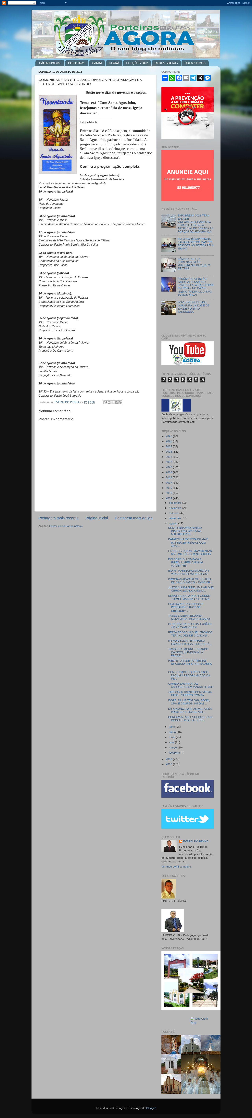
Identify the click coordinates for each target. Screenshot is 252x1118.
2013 (169, 759)
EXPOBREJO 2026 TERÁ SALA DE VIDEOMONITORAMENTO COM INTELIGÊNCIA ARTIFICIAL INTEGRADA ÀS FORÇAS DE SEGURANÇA (195, 223)
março (173, 747)
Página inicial (96, 518)
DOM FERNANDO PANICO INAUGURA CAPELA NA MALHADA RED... (185, 531)
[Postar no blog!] (109, 402)
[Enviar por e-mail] (105, 402)
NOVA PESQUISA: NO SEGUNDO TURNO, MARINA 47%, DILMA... (190, 597)
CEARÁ (114, 63)
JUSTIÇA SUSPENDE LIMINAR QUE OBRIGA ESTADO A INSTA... (191, 589)
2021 (169, 461)
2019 (169, 472)
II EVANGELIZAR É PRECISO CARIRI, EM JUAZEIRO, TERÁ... (190, 642)
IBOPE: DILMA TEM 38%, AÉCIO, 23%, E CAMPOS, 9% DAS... (189, 702)
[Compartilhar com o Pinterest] (120, 402)
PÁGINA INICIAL (50, 63)
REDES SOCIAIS (166, 63)
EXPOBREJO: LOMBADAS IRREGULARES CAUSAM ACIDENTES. (185, 562)
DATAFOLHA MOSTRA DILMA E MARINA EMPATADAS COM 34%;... (188, 542)
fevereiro (175, 752)
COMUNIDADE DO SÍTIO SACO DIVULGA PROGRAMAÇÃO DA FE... (189, 675)
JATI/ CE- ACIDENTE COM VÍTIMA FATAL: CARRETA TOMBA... (189, 694)
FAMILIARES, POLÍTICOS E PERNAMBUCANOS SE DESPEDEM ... (185, 607)
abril (172, 742)
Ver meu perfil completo (176, 866)
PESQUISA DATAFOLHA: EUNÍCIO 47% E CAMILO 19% (190, 626)
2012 (169, 764)
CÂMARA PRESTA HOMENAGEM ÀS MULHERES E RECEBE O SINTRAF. (194, 264)
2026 (169, 436)
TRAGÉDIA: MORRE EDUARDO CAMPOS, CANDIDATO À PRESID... (188, 652)
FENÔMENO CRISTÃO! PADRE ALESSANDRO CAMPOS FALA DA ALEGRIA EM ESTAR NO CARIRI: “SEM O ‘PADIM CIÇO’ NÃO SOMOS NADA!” (195, 286)
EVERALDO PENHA (195, 841)
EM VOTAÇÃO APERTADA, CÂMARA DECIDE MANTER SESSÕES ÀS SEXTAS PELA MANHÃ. (195, 244)
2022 (169, 456)
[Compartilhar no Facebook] (117, 402)
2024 (169, 446)
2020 (169, 467)
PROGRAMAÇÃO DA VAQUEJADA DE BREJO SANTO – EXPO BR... (190, 581)
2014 (169, 498)
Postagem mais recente (58, 518)
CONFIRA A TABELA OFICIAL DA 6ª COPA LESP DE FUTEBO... (190, 719)
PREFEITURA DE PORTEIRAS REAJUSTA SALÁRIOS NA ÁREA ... (189, 664)
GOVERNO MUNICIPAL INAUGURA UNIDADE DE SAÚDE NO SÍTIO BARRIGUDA (193, 307)
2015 (169, 493)
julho (172, 726)
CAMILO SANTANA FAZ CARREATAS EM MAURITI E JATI (190, 685)
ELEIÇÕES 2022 (137, 63)
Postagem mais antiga (134, 518)
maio (172, 737)
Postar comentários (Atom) (66, 526)
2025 (169, 441)
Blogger (151, 1108)
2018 (169, 477)
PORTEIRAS (76, 63)
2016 (169, 487)
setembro (175, 518)
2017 (169, 482)
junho (173, 732)
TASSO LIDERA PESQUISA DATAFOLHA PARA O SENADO (189, 617)
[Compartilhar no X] (113, 402)
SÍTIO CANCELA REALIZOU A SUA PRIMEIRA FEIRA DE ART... (190, 710)
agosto (173, 523)
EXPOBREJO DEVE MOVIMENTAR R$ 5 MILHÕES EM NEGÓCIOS (190, 552)
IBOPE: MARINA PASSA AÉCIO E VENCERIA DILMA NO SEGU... (188, 572)
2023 (169, 451)
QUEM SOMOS (195, 63)
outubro (174, 513)
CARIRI (97, 63)
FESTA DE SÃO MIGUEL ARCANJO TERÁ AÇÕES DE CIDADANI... (190, 634)
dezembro (175, 502)
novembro (175, 507)
